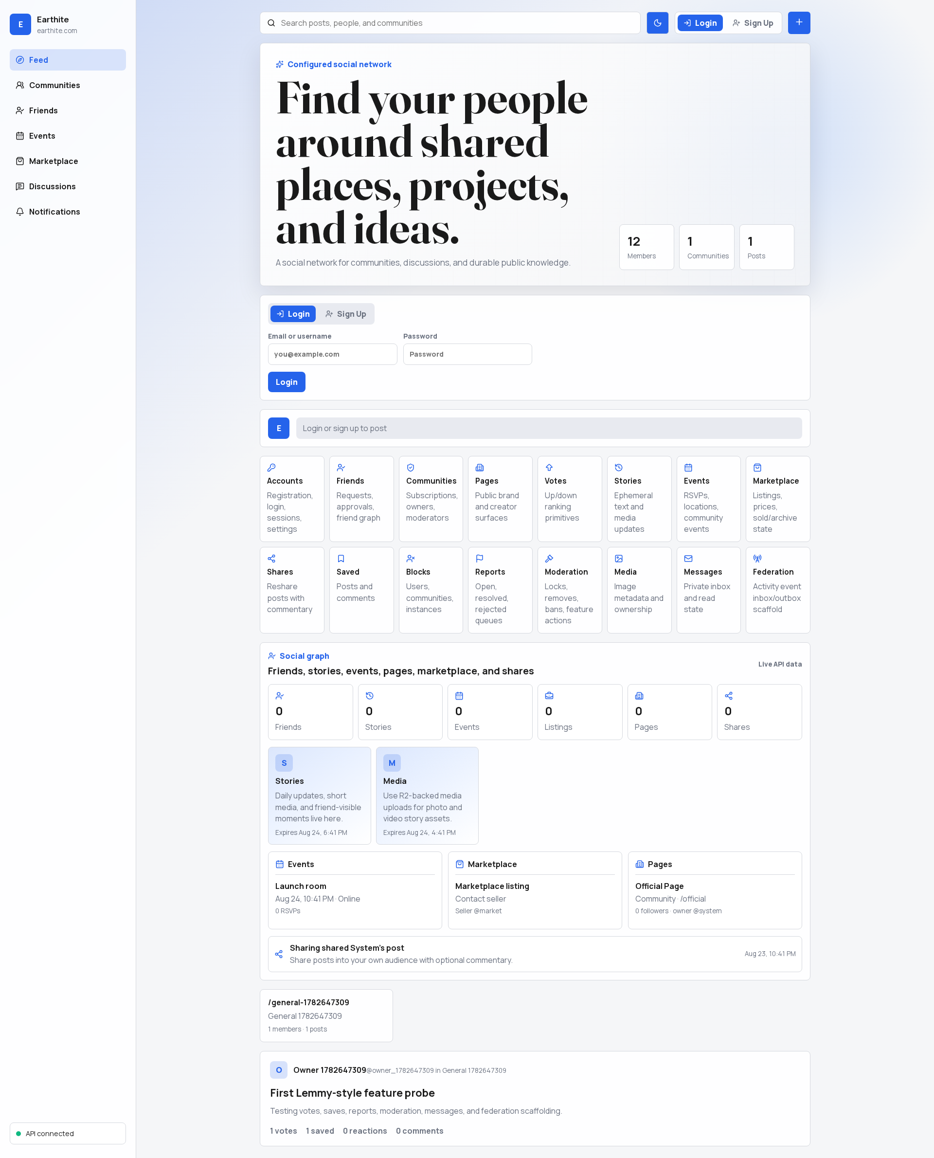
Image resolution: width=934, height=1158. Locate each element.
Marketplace (53, 161)
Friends (43, 110)
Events (42, 135)
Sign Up (758, 23)
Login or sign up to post (345, 428)
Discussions (52, 186)
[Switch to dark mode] (658, 23)
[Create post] (799, 23)
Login (706, 23)
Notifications (54, 211)
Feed (38, 59)
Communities (54, 85)
